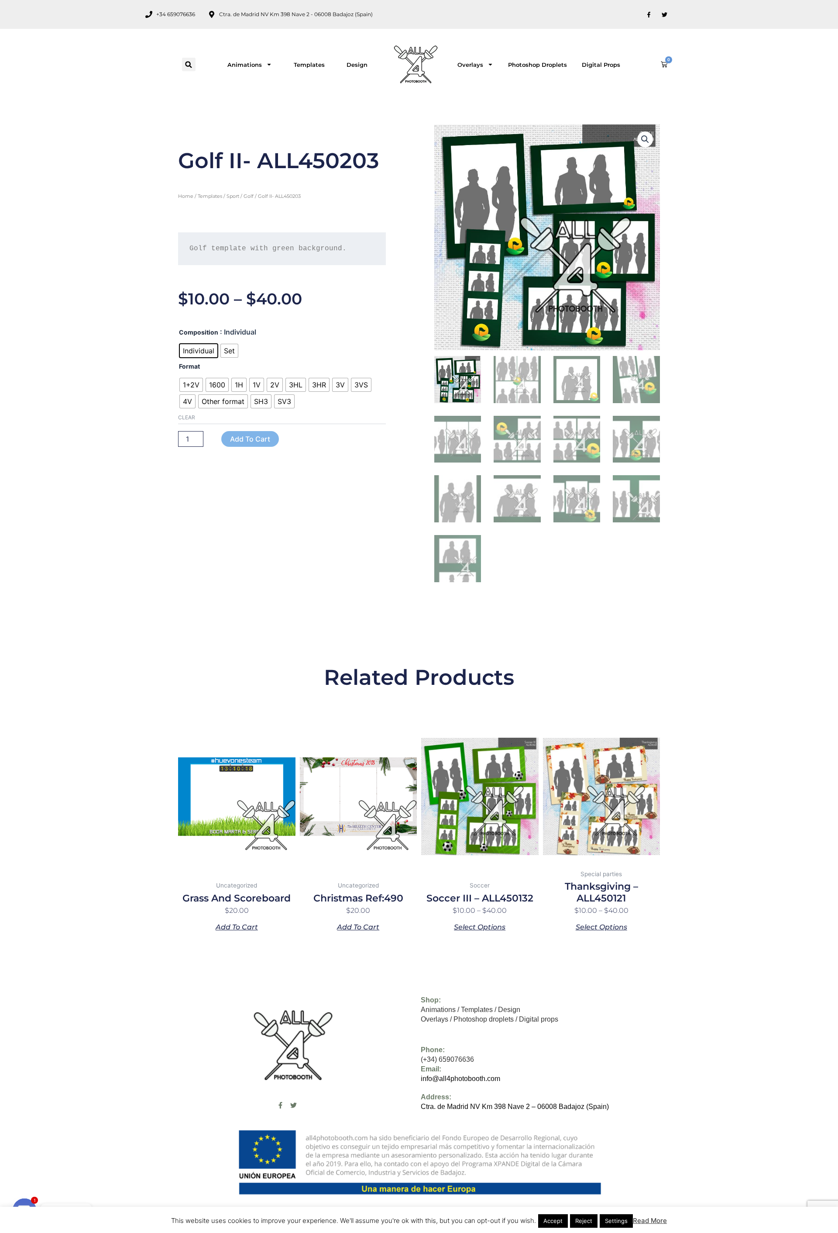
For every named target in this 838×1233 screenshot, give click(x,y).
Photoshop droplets (537, 64)
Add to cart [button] (237, 927)
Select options (479, 927)
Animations (244, 64)
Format (189, 366)
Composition (198, 332)
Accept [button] (553, 1220)
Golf (249, 196)
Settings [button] (616, 1220)
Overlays (470, 64)
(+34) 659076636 (447, 1059)
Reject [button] (583, 1220)
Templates (309, 64)
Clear (186, 417)
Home (185, 196)
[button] (189, 64)
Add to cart (250, 439)
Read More (650, 1220)
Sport (233, 196)
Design (357, 64)
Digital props (601, 64)
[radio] (198, 350)
